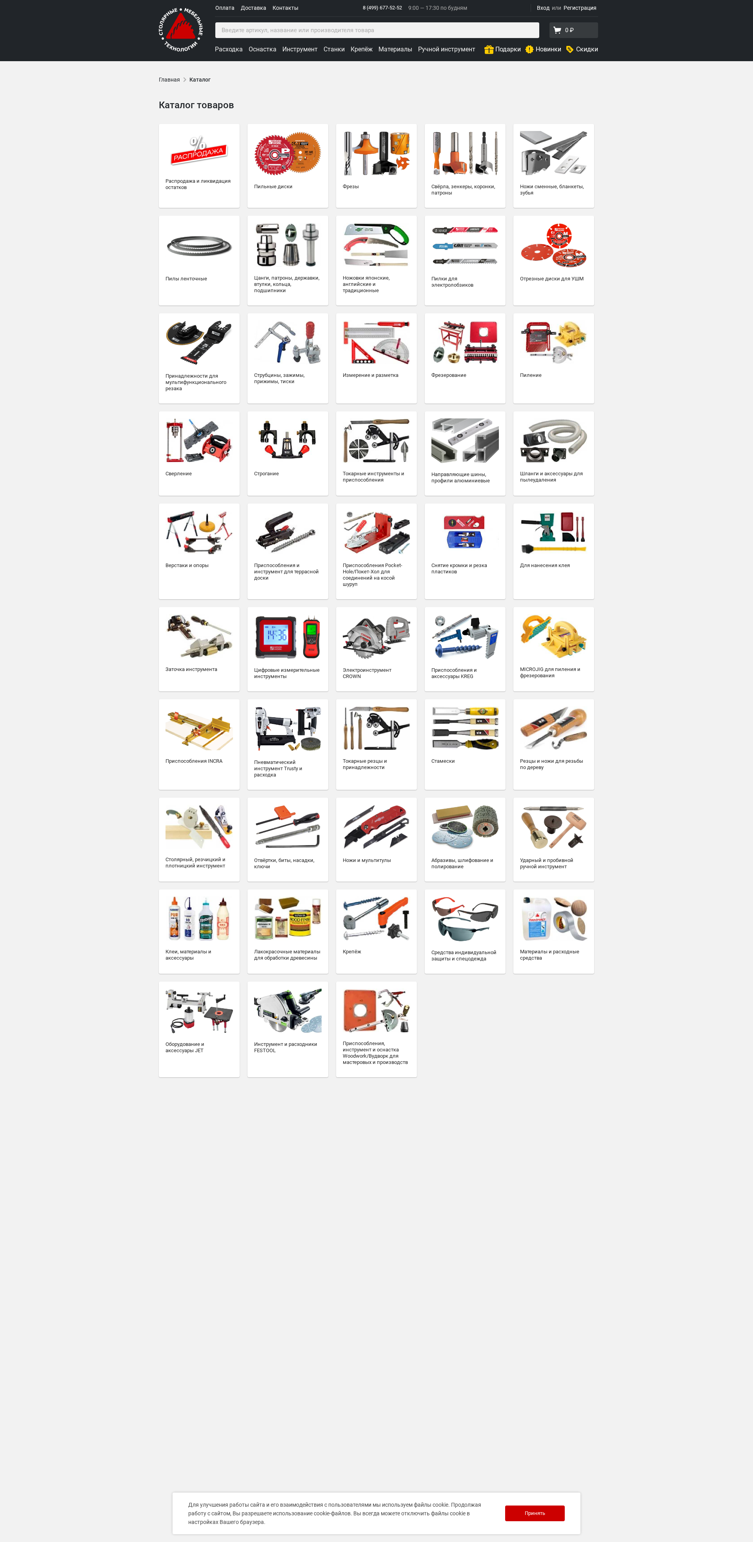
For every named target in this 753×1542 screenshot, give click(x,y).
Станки (334, 49)
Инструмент (300, 49)
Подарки (508, 49)
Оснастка (262, 49)
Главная (169, 79)
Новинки (548, 49)
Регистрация (580, 8)
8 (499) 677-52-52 (382, 8)
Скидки (587, 49)
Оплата (225, 8)
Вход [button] (543, 8)
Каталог (200, 79)
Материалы (395, 49)
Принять (535, 1513)
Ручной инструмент (446, 49)
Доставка (253, 8)
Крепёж (362, 49)
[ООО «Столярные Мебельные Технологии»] (181, 50)
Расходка (229, 49)
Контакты (285, 8)
